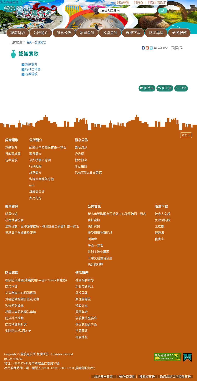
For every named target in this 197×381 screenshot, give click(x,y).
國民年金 (81, 312)
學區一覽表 (95, 245)
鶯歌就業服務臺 (86, 318)
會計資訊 (94, 220)
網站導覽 (123, 2)
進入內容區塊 (9, 2)
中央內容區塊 (185, 48)
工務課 (159, 226)
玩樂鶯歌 (31, 74)
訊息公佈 (81, 140)
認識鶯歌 (40, 42)
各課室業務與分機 (41, 179)
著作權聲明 (126, 376)
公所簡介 (35, 140)
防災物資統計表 (16, 324)
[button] (98, 237)
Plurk (147, 48)
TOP (183, 88)
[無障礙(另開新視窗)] (167, 356)
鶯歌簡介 (31, 64)
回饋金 (92, 239)
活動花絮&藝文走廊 (88, 172)
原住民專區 (83, 299)
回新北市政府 (157, 2)
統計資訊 (94, 226)
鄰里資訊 (11, 206)
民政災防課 (162, 220)
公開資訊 (94, 206)
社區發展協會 (14, 220)
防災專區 (11, 273)
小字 (172, 48)
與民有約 (35, 198)
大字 (181, 48)
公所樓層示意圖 (40, 160)
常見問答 (81, 330)
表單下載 (161, 206)
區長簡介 (35, 153)
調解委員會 (37, 191)
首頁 (29, 42)
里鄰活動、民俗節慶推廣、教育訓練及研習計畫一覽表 (42, 226)
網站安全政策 (103, 376)
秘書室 (159, 239)
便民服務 (81, 273)
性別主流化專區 (98, 251)
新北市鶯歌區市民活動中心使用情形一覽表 (117, 214)
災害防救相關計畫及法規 (22, 299)
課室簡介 (35, 172)
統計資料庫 (95, 264)
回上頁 (166, 88)
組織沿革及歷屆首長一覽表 (47, 147)
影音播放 (81, 166)
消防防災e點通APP (18, 330)
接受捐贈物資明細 (100, 232)
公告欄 (79, 153)
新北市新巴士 (84, 286)
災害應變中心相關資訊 (20, 293)
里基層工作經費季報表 (20, 232)
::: (114, 2)
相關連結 (81, 337)
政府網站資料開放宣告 (175, 376)
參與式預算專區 (86, 324)
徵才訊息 (81, 160)
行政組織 (35, 166)
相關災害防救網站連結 (20, 312)
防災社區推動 (14, 318)
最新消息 (81, 147)
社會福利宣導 (84, 280)
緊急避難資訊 (14, 305)
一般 (177, 48)
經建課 (159, 232)
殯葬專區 (81, 305)
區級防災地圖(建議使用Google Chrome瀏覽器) (36, 280)
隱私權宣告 (147, 376)
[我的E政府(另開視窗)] (187, 357)
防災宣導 (11, 286)
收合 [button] (186, 135)
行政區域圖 (33, 69)
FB (143, 48)
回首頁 (138, 2)
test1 (32, 185)
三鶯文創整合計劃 (100, 258)
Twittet (151, 48)
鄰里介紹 (11, 214)
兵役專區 (81, 293)
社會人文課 (162, 214)
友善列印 (155, 48)
